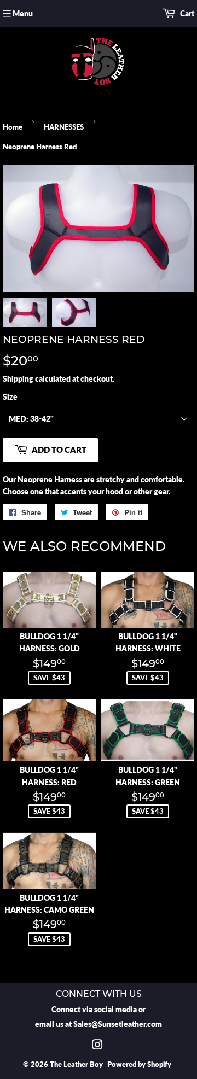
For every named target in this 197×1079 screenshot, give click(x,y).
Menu (23, 13)
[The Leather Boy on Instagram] (97, 1046)
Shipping (18, 378)
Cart (186, 13)
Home (12, 127)
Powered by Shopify (139, 1064)
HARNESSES (64, 127)
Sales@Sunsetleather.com (117, 1024)
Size (10, 396)
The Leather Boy (76, 1064)
